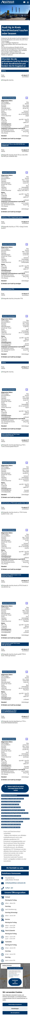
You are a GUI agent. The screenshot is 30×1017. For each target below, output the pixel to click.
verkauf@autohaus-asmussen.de (15, 883)
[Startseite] (7, 1)
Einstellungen (15, 1008)
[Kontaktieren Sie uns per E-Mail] (24, 2)
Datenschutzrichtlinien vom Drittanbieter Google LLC (13, 975)
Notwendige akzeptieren (15, 1004)
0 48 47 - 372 (9, 888)
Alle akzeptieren (15, 1012)
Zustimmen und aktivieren (15, 982)
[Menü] (28, 2)
